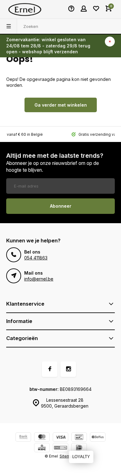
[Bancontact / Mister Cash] (79, 437)
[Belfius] (97, 437)
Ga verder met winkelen (60, 105)
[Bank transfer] (23, 437)
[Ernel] (25, 9)
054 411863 (35, 257)
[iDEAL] (79, 448)
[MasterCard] (42, 437)
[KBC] (42, 448)
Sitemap (67, 456)
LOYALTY (81, 456)
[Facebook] (49, 369)
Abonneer (60, 206)
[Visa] (60, 437)
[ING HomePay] (60, 448)
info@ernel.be (38, 278)
